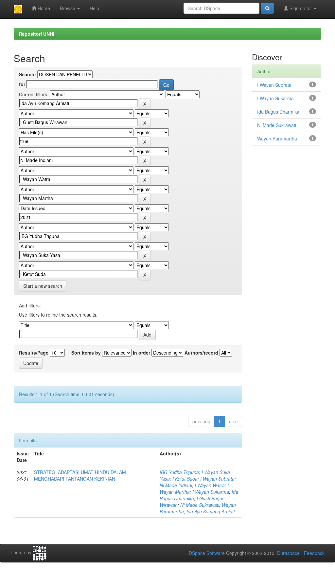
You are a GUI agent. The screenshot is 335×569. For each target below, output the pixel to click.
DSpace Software (207, 553)
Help (94, 8)
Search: (27, 74)
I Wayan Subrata (217, 478)
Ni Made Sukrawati (199, 505)
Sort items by (86, 352)
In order (141, 352)
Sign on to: (300, 8)
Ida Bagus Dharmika (278, 111)
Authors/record (201, 352)
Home (43, 8)
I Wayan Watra (210, 485)
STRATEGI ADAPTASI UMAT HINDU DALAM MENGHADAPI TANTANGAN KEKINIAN (80, 475)
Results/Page (33, 352)
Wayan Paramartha (277, 138)
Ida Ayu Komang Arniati (210, 511)
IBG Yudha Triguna (179, 472)
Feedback (314, 553)
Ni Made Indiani (176, 485)
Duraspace (288, 553)
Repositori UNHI (36, 33)
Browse (68, 8)
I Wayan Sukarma (210, 491)
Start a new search (42, 286)
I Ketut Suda (185, 478)
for (22, 84)
